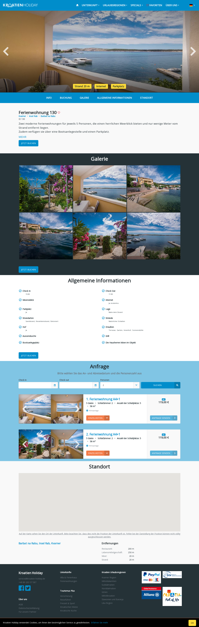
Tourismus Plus (67, 591)
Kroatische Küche (68, 610)
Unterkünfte (65, 572)
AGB (21, 604)
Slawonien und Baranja (112, 599)
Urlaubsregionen (114, 5)
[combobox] (120, 385)
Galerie (84, 97)
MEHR (22, 137)
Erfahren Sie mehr (99, 622)
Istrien (105, 592)
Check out (64, 380)
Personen (104, 380)
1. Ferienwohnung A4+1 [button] (103, 399)
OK (192, 622)
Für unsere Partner (27, 611)
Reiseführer (65, 599)
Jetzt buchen (28, 143)
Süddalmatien (108, 584)
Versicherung (66, 596)
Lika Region (107, 603)
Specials (136, 5)
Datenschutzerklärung (29, 608)
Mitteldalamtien (109, 581)
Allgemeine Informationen (114, 97)
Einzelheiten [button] (95, 418)
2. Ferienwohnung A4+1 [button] (103, 434)
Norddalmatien (109, 588)
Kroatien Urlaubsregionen (114, 572)
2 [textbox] (103, 385)
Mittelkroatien (108, 595)
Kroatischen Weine (69, 607)
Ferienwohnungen (68, 581)
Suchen (157, 385)
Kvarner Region (109, 577)
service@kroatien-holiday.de (32, 578)
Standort (146, 97)
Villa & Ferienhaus (68, 577)
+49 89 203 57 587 (27, 582)
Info (49, 97)
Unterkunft (90, 5)
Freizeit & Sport (67, 603)
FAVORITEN (155, 5)
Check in (23, 380)
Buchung (66, 97)
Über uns (171, 5)
